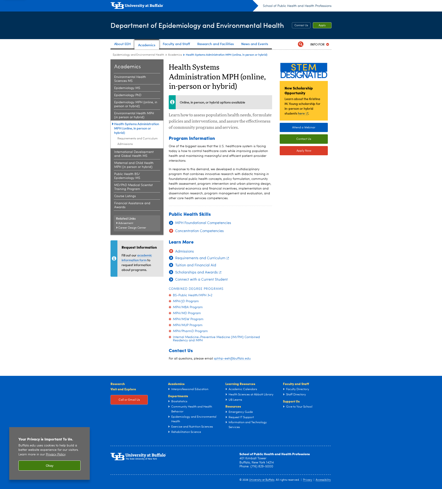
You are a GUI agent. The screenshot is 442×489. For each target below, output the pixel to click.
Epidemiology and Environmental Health (138, 55)
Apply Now (304, 150)
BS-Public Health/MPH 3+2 (192, 295)
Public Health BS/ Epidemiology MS (127, 176)
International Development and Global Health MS (134, 154)
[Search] (300, 44)
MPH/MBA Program (188, 307)
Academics (175, 55)
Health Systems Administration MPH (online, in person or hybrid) (136, 128)
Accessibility (323, 480)
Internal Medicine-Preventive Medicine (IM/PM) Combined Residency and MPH (216, 339)
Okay (49, 465)
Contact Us (301, 25)
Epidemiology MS (127, 88)
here (301, 113)
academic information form (137, 257)
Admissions (125, 144)
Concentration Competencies (199, 231)
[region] (49, 453)
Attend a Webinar (303, 127)
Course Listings (125, 196)
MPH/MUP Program (188, 325)
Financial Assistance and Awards (132, 205)
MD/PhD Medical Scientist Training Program (133, 187)
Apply (322, 25)
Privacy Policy (55, 454)
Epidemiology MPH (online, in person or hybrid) (135, 104)
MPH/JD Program (186, 301)
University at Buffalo (261, 480)
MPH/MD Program (187, 313)
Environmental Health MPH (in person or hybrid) (134, 115)
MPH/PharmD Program (190, 331)
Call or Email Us (129, 399)
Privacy (307, 480)
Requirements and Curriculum (137, 138)
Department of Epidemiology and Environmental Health (197, 25)
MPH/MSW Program (188, 319)
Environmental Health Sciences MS (130, 79)
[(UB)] (184, 6)
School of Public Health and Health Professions (297, 6)
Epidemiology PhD (127, 95)
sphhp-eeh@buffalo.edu (232, 358)
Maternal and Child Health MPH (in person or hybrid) (134, 165)
